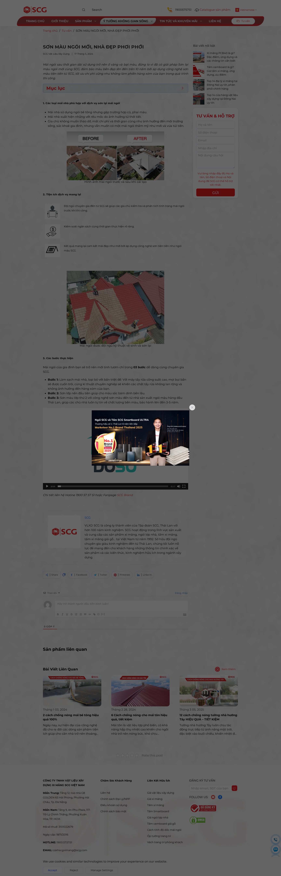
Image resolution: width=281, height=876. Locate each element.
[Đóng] (192, 407)
